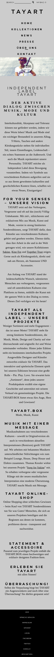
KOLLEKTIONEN (27, 29)
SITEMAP (27, 628)
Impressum (27, 623)
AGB (27, 612)
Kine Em (16, 251)
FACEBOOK (27, 638)
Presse (27, 41)
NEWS (27, 35)
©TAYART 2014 (27, 654)
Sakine (6, 251)
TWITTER (27, 644)
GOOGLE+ (27, 649)
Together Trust (35, 251)
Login (27, 633)
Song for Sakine (36, 467)
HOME (27, 23)
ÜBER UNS (27, 47)
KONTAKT (27, 54)
